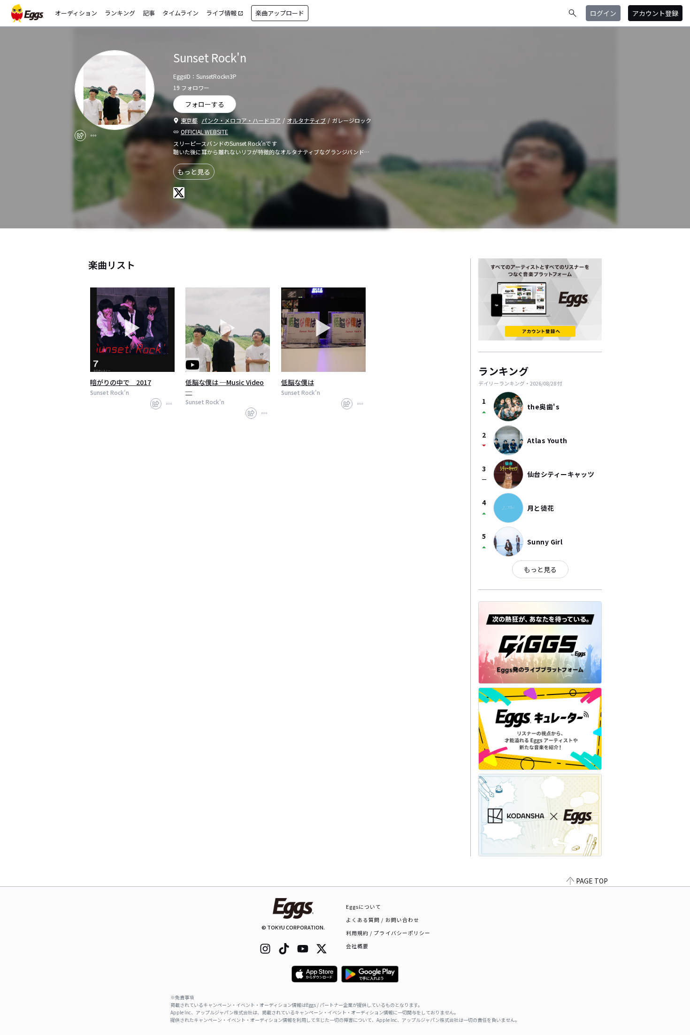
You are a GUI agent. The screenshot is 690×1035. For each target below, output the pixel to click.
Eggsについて (364, 906)
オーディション (76, 12)
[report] (93, 135)
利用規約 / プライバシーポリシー (388, 933)
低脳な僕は (297, 382)
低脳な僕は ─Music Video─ (224, 387)
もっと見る (193, 171)
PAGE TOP (592, 880)
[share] (80, 135)
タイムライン (180, 12)
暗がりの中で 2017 (120, 382)
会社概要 (357, 946)
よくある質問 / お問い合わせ (383, 919)
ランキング (120, 12)
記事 (149, 12)
